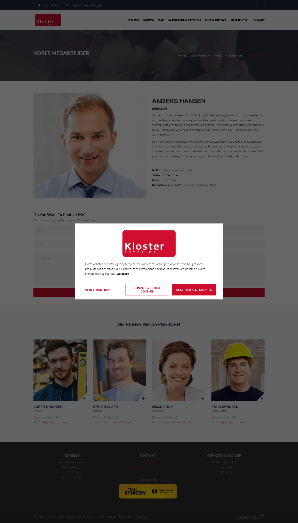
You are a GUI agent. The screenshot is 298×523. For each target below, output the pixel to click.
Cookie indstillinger (97, 289)
